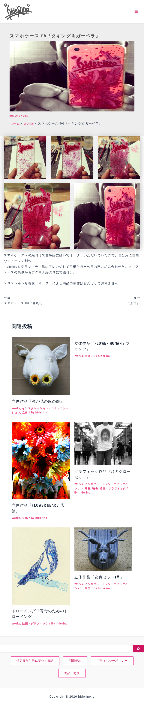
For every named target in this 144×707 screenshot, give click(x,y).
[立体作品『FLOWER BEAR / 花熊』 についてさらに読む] (41, 460)
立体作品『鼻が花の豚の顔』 (38, 401)
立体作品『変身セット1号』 (99, 577)
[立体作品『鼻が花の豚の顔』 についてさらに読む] (41, 366)
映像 (95, 488)
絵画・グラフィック (113, 488)
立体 (25, 412)
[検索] (138, 648)
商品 (88, 488)
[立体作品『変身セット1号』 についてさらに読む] (103, 549)
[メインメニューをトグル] (136, 12)
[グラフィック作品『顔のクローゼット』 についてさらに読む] (103, 443)
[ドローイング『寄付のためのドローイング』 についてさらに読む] (41, 566)
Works (16, 408)
